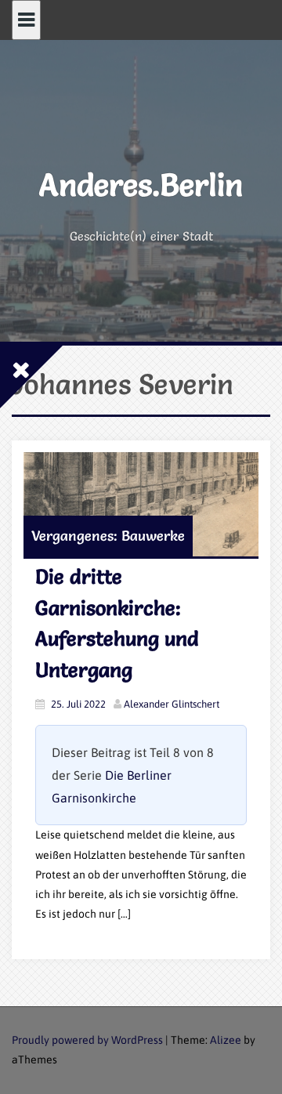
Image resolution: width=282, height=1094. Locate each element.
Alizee (225, 1040)
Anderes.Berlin (141, 184)
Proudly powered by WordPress (87, 1040)
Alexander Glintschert (171, 704)
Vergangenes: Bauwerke (108, 536)
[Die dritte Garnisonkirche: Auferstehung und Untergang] (141, 504)
